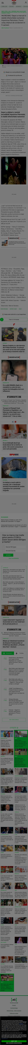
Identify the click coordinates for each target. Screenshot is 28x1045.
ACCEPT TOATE (14, 1041)
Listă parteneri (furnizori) (4, 1038)
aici (6, 1028)
